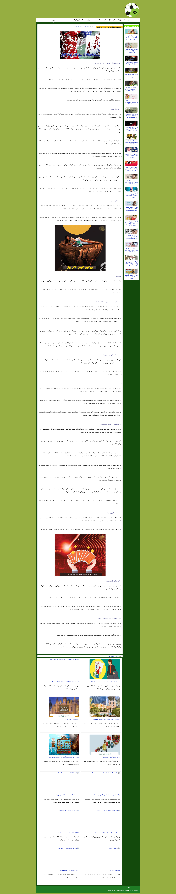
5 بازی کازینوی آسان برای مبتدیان (111, 757)
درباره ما (121, 887)
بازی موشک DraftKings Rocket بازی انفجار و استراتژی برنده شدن (132, 129)
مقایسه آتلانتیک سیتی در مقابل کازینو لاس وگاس (67, 795)
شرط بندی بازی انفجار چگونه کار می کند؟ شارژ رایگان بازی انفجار (132, 169)
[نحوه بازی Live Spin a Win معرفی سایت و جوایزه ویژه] (131, 69)
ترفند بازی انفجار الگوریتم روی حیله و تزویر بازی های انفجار (131, 276)
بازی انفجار (126, 20)
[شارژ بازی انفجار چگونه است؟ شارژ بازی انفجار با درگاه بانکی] (131, 44)
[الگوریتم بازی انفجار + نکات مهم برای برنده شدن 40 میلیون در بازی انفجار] (131, 82)
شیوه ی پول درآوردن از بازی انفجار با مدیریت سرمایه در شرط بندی (132, 237)
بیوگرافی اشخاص (117, 20)
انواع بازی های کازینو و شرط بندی (81, 26)
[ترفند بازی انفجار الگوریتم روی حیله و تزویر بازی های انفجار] (131, 270)
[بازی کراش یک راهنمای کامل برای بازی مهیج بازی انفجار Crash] (131, 244)
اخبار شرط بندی (76, 20)
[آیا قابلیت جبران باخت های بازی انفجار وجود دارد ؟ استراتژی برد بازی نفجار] (131, 217)
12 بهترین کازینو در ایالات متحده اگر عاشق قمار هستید (106, 719)
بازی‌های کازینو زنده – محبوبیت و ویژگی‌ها (68, 832)
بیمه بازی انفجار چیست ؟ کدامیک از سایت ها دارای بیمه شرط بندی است (132, 209)
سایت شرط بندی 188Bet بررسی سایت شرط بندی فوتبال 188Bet (131, 102)
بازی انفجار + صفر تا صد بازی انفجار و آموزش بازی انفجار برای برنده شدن (131, 37)
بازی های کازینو (113, 656)
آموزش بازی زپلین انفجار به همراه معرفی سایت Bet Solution (131, 142)
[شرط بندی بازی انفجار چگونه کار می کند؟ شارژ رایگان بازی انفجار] (131, 162)
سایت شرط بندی (96, 20)
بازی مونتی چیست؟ (115, 870)
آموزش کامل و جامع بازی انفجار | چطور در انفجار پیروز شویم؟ (131, 155)
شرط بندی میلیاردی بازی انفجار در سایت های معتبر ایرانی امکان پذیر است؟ (131, 263)
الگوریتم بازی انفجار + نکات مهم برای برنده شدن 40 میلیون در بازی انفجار (131, 89)
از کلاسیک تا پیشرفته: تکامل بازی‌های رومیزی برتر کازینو (106, 795)
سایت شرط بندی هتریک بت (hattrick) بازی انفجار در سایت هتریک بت (132, 115)
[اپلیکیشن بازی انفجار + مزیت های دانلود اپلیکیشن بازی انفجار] (131, 189)
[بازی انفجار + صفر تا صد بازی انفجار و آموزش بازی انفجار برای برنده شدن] (131, 31)
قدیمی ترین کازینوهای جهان (72, 719)
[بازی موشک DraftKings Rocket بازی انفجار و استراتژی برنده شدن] (131, 122)
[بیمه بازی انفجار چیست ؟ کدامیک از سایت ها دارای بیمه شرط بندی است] (131, 202)
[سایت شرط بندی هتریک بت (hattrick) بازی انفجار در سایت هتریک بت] (131, 109)
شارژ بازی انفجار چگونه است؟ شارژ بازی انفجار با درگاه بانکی (131, 50)
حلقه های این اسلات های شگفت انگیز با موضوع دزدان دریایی (64, 757)
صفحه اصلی (134, 20)
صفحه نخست (135, 887)
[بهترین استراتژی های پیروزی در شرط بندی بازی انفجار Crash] (131, 176)
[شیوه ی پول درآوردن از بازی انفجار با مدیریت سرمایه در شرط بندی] (131, 230)
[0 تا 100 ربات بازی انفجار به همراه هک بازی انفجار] (131, 57)
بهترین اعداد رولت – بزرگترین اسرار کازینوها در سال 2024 (105, 681)
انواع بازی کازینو (107, 20)
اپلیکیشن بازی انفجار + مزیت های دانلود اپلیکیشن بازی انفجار (131, 195)
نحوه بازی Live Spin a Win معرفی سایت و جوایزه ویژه (131, 75)
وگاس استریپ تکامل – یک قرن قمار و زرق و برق (107, 832)
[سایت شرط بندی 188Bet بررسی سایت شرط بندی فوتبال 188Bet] (131, 96)
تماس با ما (127, 887)
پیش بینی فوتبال (86, 20)
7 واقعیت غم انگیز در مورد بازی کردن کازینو (109, 27)
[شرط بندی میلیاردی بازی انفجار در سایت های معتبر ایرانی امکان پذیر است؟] (131, 257)
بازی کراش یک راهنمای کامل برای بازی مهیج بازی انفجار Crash (131, 250)
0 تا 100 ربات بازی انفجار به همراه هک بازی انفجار (131, 63)
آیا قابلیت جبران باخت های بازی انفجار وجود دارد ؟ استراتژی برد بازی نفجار (131, 223)
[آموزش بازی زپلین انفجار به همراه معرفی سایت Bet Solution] (131, 136)
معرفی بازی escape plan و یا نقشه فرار (69, 870)
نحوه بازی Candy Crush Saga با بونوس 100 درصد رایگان (65, 681)
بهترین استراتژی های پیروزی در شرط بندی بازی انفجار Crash (131, 182)
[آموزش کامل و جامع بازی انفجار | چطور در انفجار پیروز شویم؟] (131, 149)
